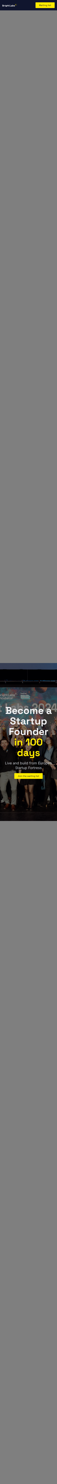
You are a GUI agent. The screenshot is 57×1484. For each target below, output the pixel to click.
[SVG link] (9, 5)
